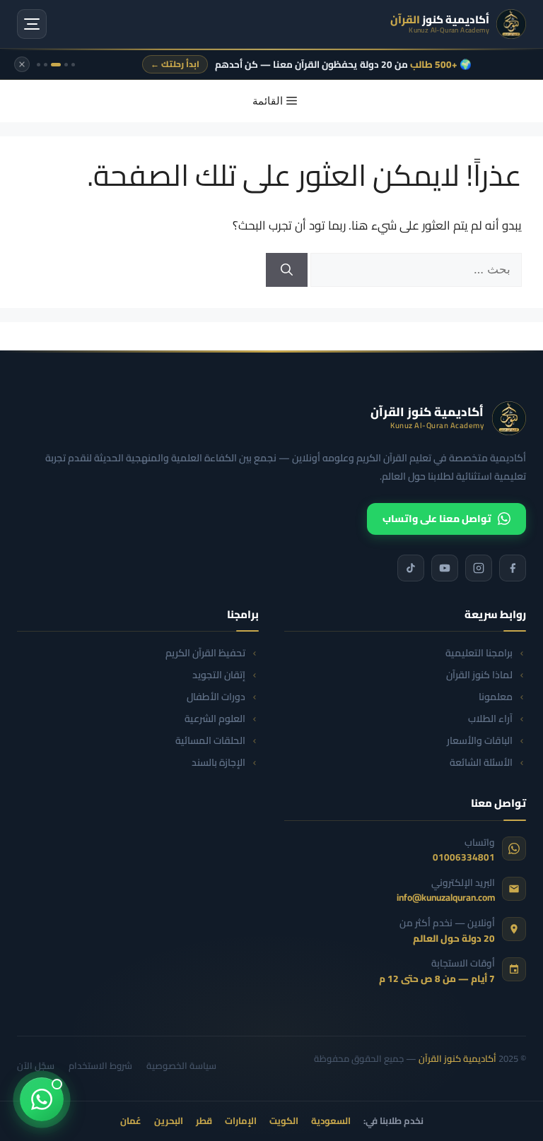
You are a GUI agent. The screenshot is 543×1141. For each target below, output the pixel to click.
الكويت (283, 1121)
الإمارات (241, 1121)
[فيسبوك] (512, 568)
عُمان (130, 1121)
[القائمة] (32, 24)
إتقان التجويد (218, 675)
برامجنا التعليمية (479, 653)
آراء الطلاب (490, 718)
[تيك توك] (410, 568)
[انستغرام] (478, 568)
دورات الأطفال (216, 697)
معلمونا (496, 697)
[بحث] (287, 270)
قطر (204, 1121)
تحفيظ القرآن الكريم (205, 653)
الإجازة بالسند (218, 762)
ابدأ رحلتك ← (175, 64)
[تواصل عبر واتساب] (42, 1099)
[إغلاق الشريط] (22, 64)
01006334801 (464, 857)
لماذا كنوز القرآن (479, 675)
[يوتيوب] (444, 568)
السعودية (331, 1121)
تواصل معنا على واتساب (437, 518)
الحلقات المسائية (210, 740)
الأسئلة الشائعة (481, 762)
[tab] (73, 64)
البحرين (168, 1121)
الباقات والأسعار (480, 740)
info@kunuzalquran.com (446, 897)
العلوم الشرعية (215, 718)
